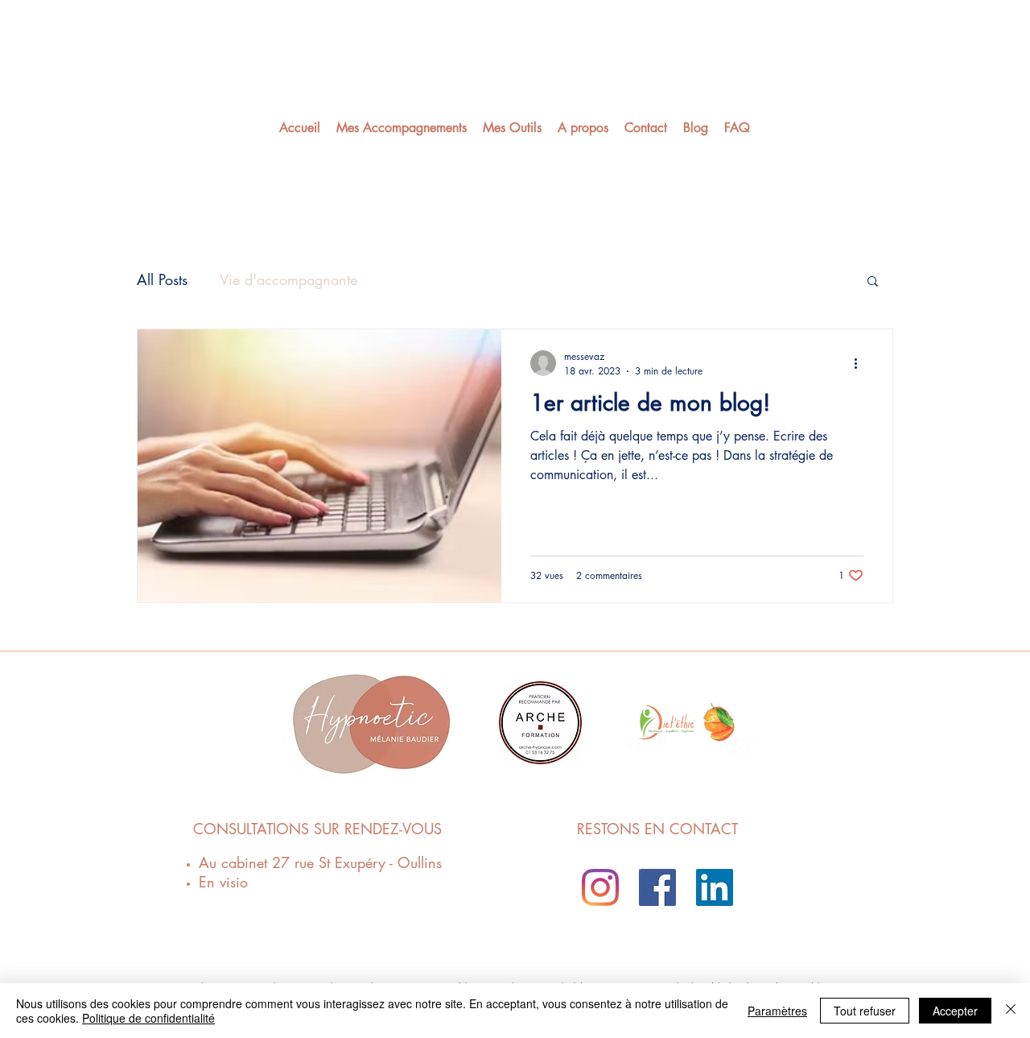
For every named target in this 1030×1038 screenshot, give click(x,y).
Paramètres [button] (777, 1011)
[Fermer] (1010, 1010)
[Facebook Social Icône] (657, 887)
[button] (872, 282)
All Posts (162, 279)
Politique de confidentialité (148, 1018)
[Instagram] (600, 887)
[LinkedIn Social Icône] (714, 887)
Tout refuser (865, 1011)
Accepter (955, 1011)
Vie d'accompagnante (288, 279)
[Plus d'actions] (861, 363)
